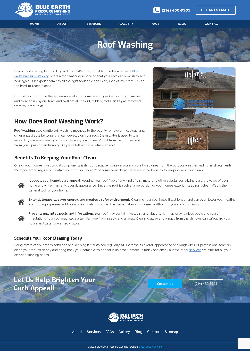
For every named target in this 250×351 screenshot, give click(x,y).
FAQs (155, 24)
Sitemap (171, 332)
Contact (212, 24)
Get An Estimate (215, 10)
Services (94, 24)
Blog (182, 24)
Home (34, 24)
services (195, 250)
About (62, 24)
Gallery (126, 24)
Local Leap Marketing (151, 346)
